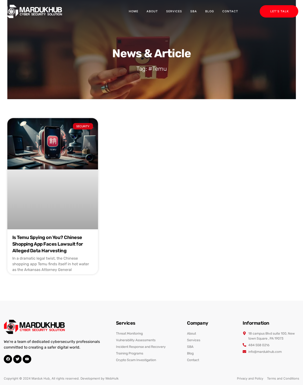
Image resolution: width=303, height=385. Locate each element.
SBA (193, 11)
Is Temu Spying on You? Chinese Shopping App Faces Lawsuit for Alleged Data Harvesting (47, 244)
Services (174, 11)
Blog (209, 11)
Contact (230, 11)
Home (133, 11)
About (152, 11)
